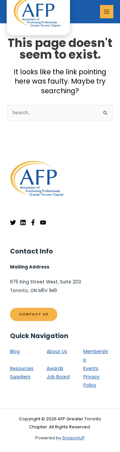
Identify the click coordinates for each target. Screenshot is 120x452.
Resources (21, 368)
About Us (57, 351)
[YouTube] (43, 223)
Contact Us (33, 314)
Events (90, 368)
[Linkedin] (23, 223)
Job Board (58, 377)
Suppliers (20, 377)
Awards (55, 368)
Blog (15, 351)
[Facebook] (33, 223)
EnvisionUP (73, 438)
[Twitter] (13, 223)
